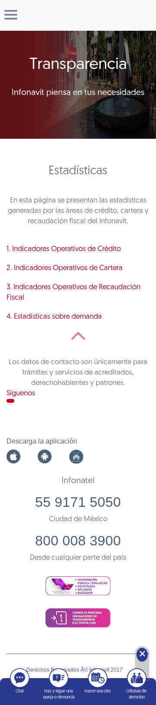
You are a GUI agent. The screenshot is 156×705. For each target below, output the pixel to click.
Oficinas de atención (136, 694)
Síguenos (20, 393)
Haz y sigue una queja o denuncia (59, 694)
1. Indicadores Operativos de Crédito (63, 249)
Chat (20, 691)
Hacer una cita (97, 691)
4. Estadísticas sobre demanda (54, 316)
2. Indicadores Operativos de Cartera (64, 268)
